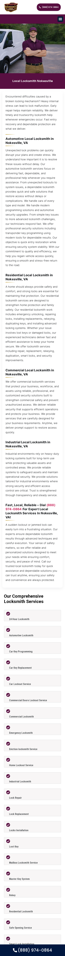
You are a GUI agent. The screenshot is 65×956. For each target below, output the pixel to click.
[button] (60, 19)
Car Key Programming (20, 651)
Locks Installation (18, 830)
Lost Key (13, 846)
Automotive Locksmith (21, 635)
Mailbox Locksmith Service (23, 862)
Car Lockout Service (20, 684)
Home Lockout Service (21, 765)
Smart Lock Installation (21, 944)
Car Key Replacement (20, 667)
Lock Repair (15, 797)
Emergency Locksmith (21, 732)
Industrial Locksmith (20, 781)
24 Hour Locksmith (19, 619)
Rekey (12, 895)
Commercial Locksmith (21, 716)
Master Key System (19, 878)
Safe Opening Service (20, 927)
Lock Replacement (19, 814)
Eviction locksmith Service (23, 749)
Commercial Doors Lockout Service (28, 700)
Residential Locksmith (21, 911)
